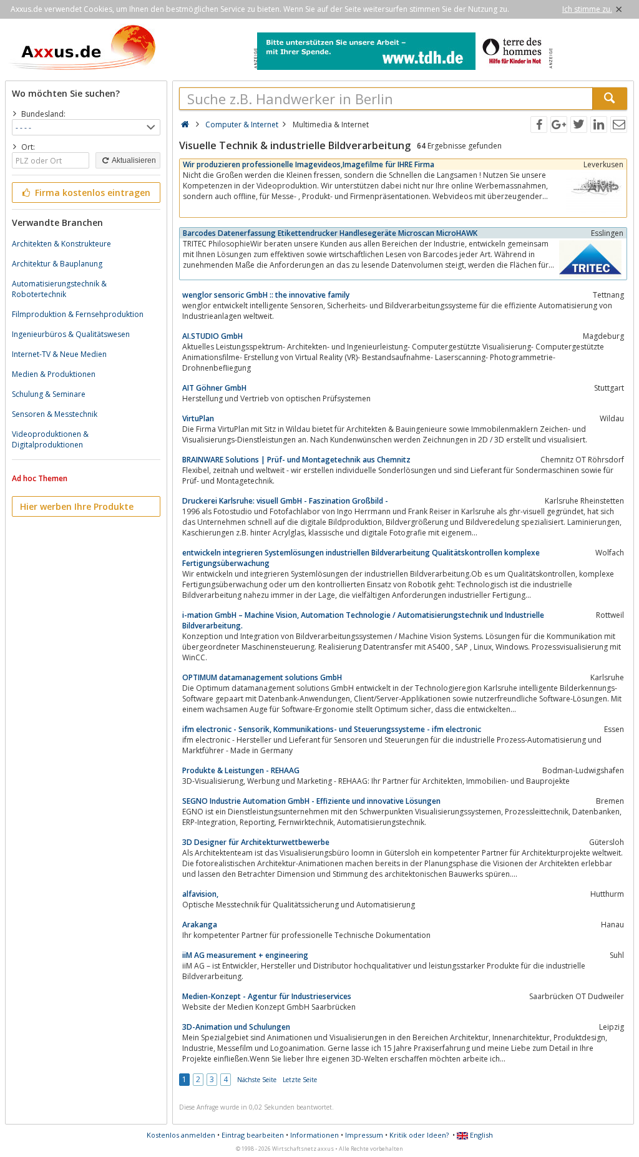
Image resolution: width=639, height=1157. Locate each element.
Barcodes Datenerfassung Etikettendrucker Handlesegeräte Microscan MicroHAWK (330, 233)
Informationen (314, 1135)
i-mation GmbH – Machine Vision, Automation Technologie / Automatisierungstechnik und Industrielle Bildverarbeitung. (363, 620)
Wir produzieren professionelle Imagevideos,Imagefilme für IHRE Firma (308, 164)
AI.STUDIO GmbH (212, 336)
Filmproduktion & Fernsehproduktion (78, 314)
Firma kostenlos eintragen (91, 192)
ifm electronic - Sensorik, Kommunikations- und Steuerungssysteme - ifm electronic (331, 729)
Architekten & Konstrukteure (61, 243)
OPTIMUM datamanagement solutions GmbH (262, 677)
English (480, 1135)
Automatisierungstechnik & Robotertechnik (59, 289)
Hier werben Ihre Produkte (77, 506)
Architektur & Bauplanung (57, 263)
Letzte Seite (300, 1079)
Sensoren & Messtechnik (54, 414)
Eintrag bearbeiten (253, 1135)
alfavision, (200, 894)
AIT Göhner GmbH (214, 388)
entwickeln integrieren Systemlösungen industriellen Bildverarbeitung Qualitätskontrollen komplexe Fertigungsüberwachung (361, 558)
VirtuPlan (198, 418)
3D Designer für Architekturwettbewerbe (255, 842)
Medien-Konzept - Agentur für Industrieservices (266, 996)
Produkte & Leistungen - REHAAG (241, 770)
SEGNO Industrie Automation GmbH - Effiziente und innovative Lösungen (311, 801)
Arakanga (199, 924)
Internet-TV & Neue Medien (59, 354)
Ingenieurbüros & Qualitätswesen (71, 334)
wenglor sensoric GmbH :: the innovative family (265, 295)
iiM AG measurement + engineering (245, 955)
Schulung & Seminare (48, 394)
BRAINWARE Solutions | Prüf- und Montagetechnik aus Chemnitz (296, 459)
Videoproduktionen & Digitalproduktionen (50, 439)
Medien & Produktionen (53, 374)
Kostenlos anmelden (181, 1135)
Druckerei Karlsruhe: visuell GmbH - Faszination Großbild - (285, 501)
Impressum (364, 1135)
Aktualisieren (133, 160)
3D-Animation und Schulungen (236, 1027)
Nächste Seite (256, 1079)
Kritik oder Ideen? (419, 1135)
